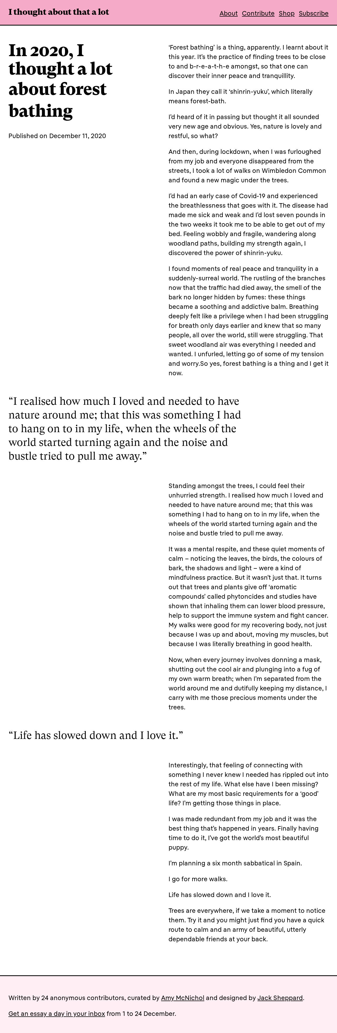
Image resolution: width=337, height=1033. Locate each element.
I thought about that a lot (58, 12)
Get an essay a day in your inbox (56, 1013)
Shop (287, 13)
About (229, 13)
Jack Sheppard (280, 997)
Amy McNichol (182, 997)
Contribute (258, 13)
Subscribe (314, 13)
